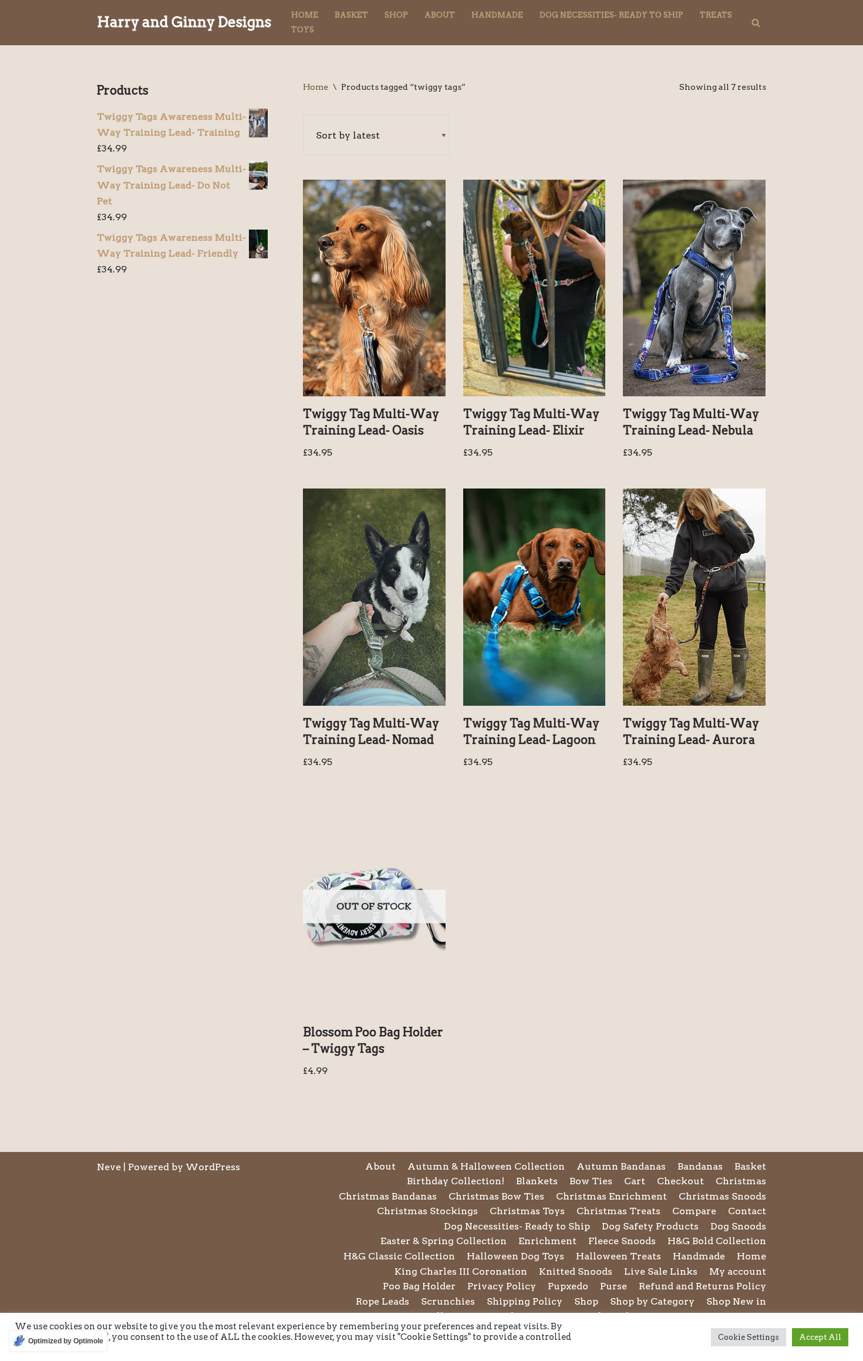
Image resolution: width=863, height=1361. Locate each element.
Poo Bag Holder (419, 1286)
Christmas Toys (527, 1211)
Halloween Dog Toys (515, 1256)
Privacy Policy (501, 1286)
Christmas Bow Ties (496, 1196)
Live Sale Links (660, 1271)
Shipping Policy (524, 1301)
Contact (747, 1211)
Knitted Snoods (575, 1271)
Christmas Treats (618, 1211)
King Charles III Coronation (461, 1271)
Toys (302, 29)
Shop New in (736, 1301)
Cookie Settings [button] (748, 1337)
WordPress (213, 1167)
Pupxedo (568, 1286)
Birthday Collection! (455, 1181)
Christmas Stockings (427, 1211)
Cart (634, 1181)
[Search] (755, 22)
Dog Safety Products (650, 1226)
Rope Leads (382, 1301)
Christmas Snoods (722, 1196)
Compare (694, 1211)
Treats (716, 15)
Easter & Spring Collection (443, 1241)
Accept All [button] (820, 1337)
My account (737, 1271)
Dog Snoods (738, 1226)
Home (304, 15)
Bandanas (700, 1166)
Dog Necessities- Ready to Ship (611, 15)
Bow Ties (590, 1181)
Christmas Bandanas (388, 1196)
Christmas (741, 1181)
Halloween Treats (618, 1256)
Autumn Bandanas (621, 1166)
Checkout (680, 1181)
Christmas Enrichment (611, 1196)
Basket (351, 15)
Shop (396, 15)
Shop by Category (652, 1301)
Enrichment (547, 1241)
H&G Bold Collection (717, 1241)
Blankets (537, 1181)
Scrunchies (448, 1301)
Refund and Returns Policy (702, 1286)
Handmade (497, 15)
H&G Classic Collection (399, 1256)
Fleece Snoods (622, 1241)
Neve (109, 1167)
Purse (613, 1286)
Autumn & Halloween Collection (486, 1166)
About (439, 15)
